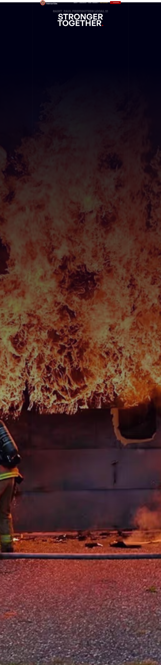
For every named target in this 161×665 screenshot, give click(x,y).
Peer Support (104, 2)
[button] (76, 2)
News (89, 2)
